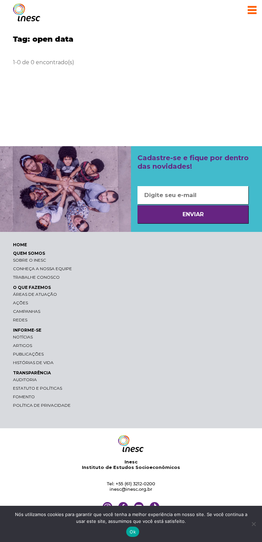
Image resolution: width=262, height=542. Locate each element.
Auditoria (25, 379)
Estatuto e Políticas (37, 388)
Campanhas (26, 311)
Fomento (24, 396)
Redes (20, 319)
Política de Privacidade (42, 405)
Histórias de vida (33, 362)
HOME (20, 244)
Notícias (23, 336)
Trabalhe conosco (36, 277)
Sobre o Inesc (29, 260)
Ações (20, 302)
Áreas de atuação (35, 294)
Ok (133, 531)
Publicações (28, 354)
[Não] (253, 523)
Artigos (22, 345)
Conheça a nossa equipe (42, 268)
